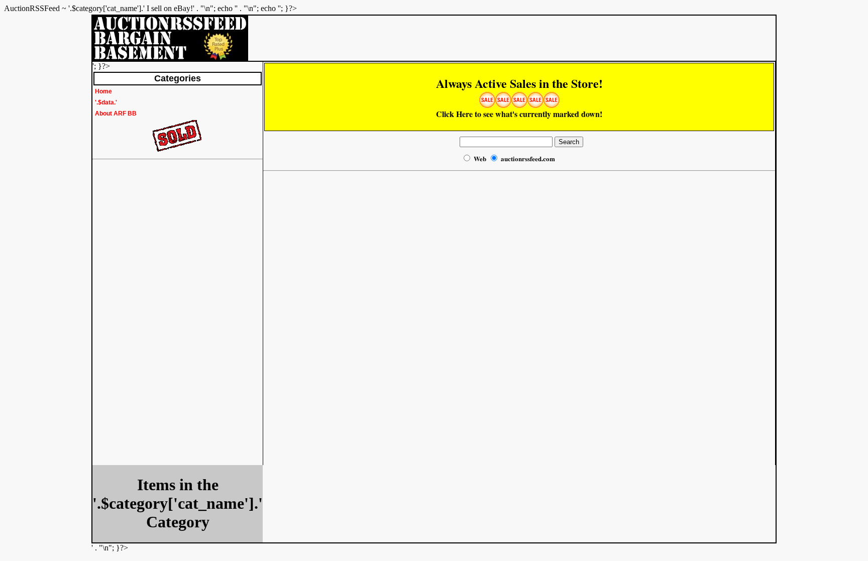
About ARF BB (116, 113)
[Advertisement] (132, 314)
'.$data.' (106, 102)
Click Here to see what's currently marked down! (519, 99)
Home (103, 91)
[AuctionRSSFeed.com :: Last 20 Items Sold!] (178, 150)
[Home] (170, 58)
